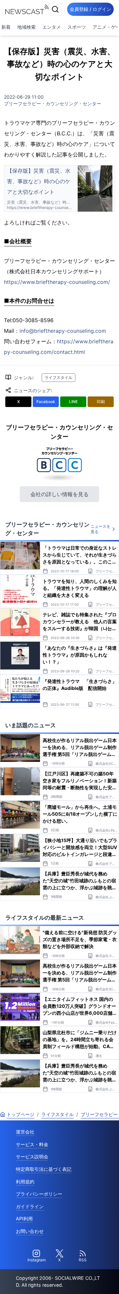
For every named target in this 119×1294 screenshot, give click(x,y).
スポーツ (76, 27)
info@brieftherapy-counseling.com (63, 330)
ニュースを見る (100, 529)
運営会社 (25, 1132)
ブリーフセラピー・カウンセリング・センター (52, 103)
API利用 (24, 1218)
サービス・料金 (32, 1144)
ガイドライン (30, 1206)
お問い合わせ (30, 1231)
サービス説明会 (32, 1156)
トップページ (20, 1114)
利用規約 (25, 1181)
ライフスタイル (58, 377)
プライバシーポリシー (39, 1194)
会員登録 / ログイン (90, 9)
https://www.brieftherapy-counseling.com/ (57, 282)
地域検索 (26, 27)
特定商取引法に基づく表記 (43, 1169)
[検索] (55, 9)
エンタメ (51, 27)
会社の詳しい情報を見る (59, 494)
